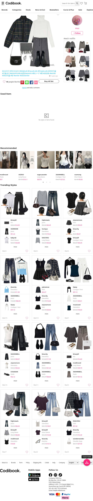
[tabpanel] (9, 165)
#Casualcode (32, 71)
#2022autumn (26, 73)
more (15, 247)
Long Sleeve (22, 177)
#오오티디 (6, 71)
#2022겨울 (6, 75)
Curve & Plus (68, 10)
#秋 (41, 73)
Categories (16, 10)
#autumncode (15, 73)
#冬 (12, 75)
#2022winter (24, 75)
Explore (90, 10)
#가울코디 (6, 73)
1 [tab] (43, 182)
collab (47, 463)
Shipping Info (37, 463)
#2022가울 (52, 71)
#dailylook (23, 71)
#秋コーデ (36, 73)
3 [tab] (50, 182)
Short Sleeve (78, 177)
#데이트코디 (14, 71)
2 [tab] (46, 182)
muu (77, 28)
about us (5, 463)
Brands (4, 10)
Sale (80, 10)
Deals (28, 10)
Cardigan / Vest (60, 177)
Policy (28, 463)
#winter (53, 73)
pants (2, 177)
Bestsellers (54, 10)
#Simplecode (43, 71)
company (62, 463)
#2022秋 (46, 73)
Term (20, 463)
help (53, 463)
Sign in (24, 88)
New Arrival (40, 10)
